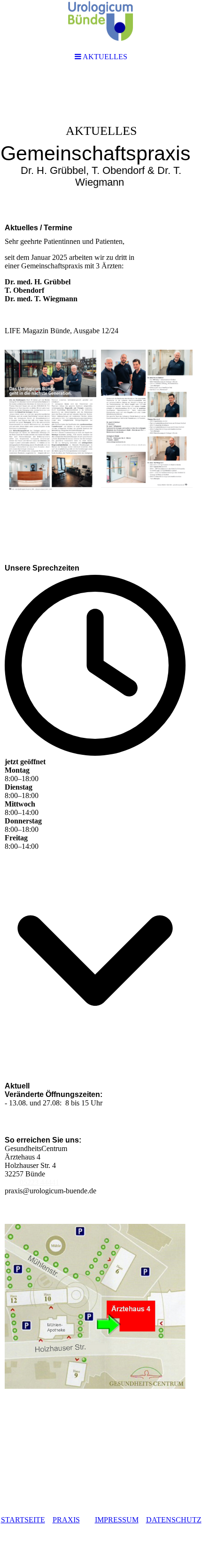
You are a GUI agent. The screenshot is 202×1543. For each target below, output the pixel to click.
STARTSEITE (23, 1520)
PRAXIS (66, 1520)
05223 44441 (39, 1182)
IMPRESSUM (117, 1520)
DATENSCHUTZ (174, 1520)
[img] (101, 144)
